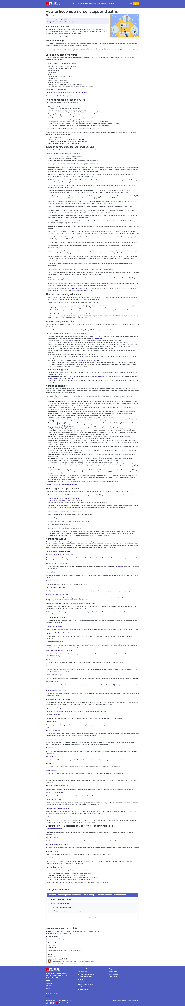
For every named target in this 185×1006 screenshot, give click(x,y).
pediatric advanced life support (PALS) (83, 401)
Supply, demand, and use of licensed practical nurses (62, 633)
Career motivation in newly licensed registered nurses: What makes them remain (71, 603)
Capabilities (81, 979)
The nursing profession (53, 714)
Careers (48, 985)
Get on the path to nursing (54, 626)
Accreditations (90, 4)
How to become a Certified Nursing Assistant (60, 96)
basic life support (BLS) (101, 376)
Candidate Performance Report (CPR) (89, 360)
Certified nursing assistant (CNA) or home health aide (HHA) (66, 139)
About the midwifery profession (55, 587)
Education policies (83, 987)
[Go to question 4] (94, 917)
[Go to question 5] (95, 917)
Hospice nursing (51, 756)
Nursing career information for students (58, 699)
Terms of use (113, 976)
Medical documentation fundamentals (59, 877)
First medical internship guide (57, 879)
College (48, 988)
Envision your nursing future (54, 739)
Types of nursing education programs (57, 617)
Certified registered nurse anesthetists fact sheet (61, 817)
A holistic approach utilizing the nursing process (66, 911)
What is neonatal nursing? (54, 674)
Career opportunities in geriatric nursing (58, 785)
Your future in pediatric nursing (55, 666)
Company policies (82, 989)
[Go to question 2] (90, 917)
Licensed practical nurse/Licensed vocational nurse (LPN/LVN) (67, 141)
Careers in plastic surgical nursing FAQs (58, 808)
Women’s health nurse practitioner (56, 777)
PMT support (63, 882)
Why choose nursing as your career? (57, 844)
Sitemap (48, 996)
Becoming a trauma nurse (56, 875)
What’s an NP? (50, 763)
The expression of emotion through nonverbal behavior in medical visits (68, 92)
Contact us (49, 983)
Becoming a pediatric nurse (54, 828)
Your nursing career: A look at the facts (58, 551)
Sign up (136, 4)
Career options (50, 572)
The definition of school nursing (55, 858)
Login (130, 4)
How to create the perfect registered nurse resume (66, 500)
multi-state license (96, 338)
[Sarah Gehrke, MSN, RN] (47, 15)
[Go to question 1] (89, 917)
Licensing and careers (52, 681)
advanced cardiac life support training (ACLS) (62, 378)
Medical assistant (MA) (55, 137)
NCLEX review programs (97, 330)
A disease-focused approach (60, 903)
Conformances (82, 971)
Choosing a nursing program (54, 641)
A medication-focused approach (61, 907)
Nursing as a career (52, 851)
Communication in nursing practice (56, 89)
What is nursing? (51, 659)
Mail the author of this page (56, 939)
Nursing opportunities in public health (57, 594)
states (54, 174)
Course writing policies (84, 976)
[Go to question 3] (92, 917)
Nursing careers (51, 748)
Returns (136, 1000)
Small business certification (85, 974)
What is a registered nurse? (54, 792)
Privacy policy (113, 971)
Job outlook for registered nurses (56, 690)
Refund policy (113, 974)
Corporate (82, 982)
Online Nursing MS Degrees (79, 288)
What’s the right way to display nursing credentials (61, 484)
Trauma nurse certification (54, 799)
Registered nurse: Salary (53, 708)
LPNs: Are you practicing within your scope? (59, 650)
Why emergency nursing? (54, 730)
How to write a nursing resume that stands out (64, 498)
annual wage (118, 566)
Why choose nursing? (52, 837)
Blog (47, 991)
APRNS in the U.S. (51, 770)
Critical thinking (52, 68)
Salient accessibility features (86, 984)
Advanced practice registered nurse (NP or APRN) (63, 143)
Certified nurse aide (52, 581)
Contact (111, 4)
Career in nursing (51, 721)
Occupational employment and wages (57, 563)
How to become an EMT (55, 873)
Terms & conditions (128, 1000)
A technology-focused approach (61, 899)
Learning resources (52, 993)
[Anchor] (120, 11)
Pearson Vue (72, 340)
